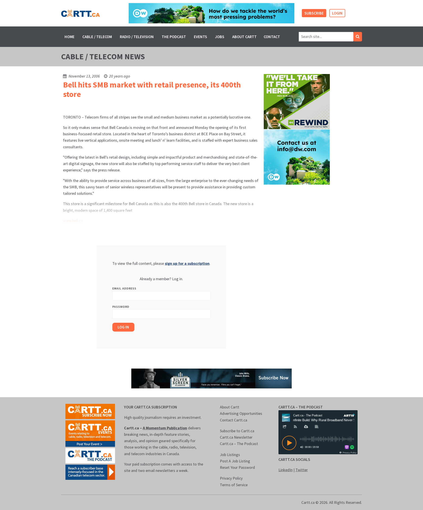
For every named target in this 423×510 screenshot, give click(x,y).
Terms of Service (234, 484)
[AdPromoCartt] (90, 471)
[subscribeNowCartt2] (90, 411)
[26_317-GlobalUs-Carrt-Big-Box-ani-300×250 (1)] (297, 156)
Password (120, 307)
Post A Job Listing (235, 461)
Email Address (124, 288)
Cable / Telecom (97, 36)
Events (200, 36)
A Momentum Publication (165, 427)
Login (337, 13)
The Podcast (174, 36)
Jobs (219, 36)
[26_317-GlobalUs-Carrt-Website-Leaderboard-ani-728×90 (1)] (211, 13)
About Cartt (244, 36)
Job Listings (230, 454)
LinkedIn (285, 469)
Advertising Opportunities (241, 413)
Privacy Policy (231, 478)
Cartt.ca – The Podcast (239, 443)
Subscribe (314, 13)
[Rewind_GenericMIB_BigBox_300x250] (297, 101)
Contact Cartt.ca (233, 420)
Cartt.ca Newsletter (236, 437)
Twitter (301, 469)
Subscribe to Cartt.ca (237, 430)
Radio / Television (137, 36)
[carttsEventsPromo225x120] (90, 433)
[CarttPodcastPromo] (90, 455)
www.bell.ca (73, 220)
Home (69, 36)
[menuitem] (69, 36)
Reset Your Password (237, 467)
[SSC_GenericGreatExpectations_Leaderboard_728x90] (211, 377)
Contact (272, 36)
